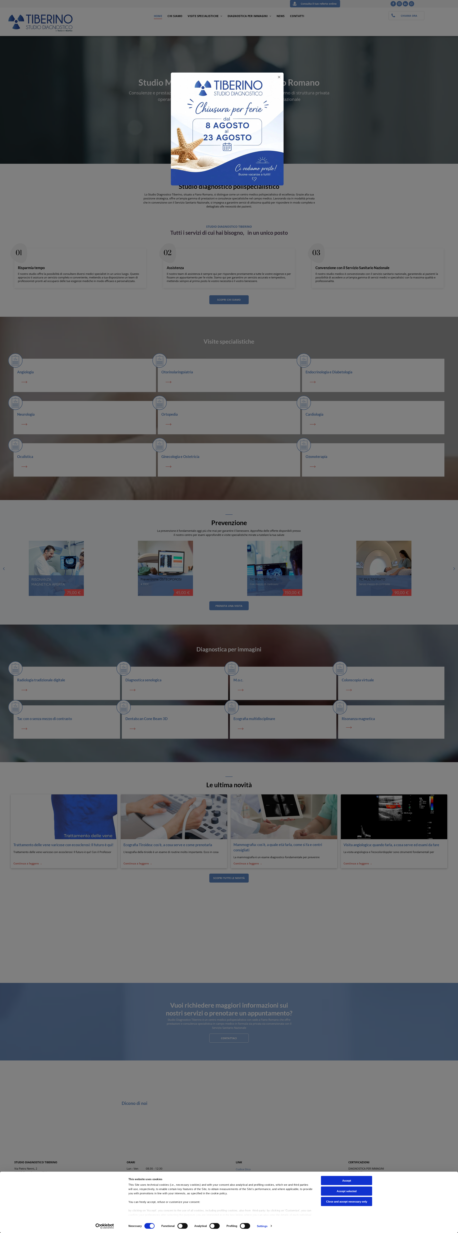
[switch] (182, 1226)
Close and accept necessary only (346, 1201)
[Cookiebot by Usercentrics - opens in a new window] (104, 1226)
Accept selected (347, 1191)
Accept (346, 1180)
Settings (262, 1225)
